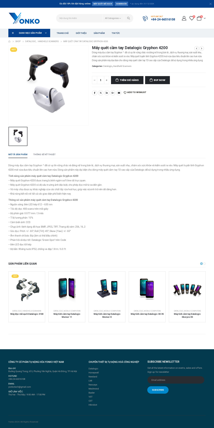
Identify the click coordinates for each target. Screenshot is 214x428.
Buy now (159, 80)
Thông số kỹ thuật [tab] (44, 154)
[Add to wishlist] (38, 278)
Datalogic (107, 66)
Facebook (94, 93)
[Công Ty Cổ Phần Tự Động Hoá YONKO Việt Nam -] (24, 18)
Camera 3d (121, 4)
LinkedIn (107, 93)
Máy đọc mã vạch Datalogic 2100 (26, 314)
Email (119, 93)
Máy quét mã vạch (102, 4)
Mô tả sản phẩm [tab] (17, 154)
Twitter (100, 93)
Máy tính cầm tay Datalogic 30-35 (147, 314)
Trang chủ (63, 33)
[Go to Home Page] (9, 41)
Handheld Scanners (122, 66)
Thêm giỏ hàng (129, 80)
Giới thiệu (81, 33)
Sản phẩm (99, 33)
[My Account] (184, 18)
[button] (201, 263)
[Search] (128, 18)
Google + (113, 93)
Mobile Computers (72, 311)
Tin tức (116, 33)
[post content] (26, 289)
